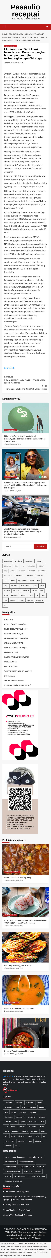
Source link (9, 367)
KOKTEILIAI (9, 652)
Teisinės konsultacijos (36, 1243)
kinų (5, 571)
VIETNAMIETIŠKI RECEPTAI (15, 685)
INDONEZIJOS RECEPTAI (14, 638)
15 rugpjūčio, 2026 (17, 880)
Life (5, 580)
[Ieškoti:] (19, 546)
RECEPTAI (8, 666)
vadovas (13, 600)
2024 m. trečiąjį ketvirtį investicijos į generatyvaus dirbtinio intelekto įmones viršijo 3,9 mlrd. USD (25, 438)
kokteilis (22, 571)
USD (5, 600)
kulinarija (42, 571)
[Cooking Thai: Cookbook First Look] (25, 1033)
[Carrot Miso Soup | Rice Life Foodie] (25, 990)
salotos (14, 595)
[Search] (47, 27)
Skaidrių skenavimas (8, 1246)
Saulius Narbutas (16, 1249)
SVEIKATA (8, 676)
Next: (26, 387)
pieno (35, 585)
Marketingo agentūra (17, 1243)
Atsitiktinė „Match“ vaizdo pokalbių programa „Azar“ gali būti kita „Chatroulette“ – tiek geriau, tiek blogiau (25, 485)
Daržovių (18, 561)
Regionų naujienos (7, 1255)
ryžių (6, 595)
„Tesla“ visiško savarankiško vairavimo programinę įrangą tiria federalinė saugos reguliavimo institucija (22, 531)
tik (37, 595)
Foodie (38, 561)
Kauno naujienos (40, 1252)
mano (32, 580)
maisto (12, 580)
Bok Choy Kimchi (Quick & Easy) (17, 965)
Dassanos (29, 561)
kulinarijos (8, 576)
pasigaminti (25, 585)
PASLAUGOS (9, 662)
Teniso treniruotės (7, 1252)
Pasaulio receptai (25, 10)
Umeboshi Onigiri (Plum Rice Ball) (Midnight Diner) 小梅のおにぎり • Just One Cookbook (24, 1198)
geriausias (7, 566)
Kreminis (32, 571)
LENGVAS (40, 576)
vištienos (39, 600)
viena (22, 600)
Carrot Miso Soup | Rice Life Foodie (19, 1008)
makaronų (22, 580)
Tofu (43, 595)
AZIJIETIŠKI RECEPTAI (13, 624)
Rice (41, 590)
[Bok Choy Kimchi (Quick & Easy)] (25, 947)
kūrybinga (19, 576)
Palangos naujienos (24, 1255)
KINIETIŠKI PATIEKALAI (14, 648)
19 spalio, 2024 (16, 491)
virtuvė (30, 600)
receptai (16, 590)
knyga (13, 571)
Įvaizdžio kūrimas (32, 1249)
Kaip (22, 566)
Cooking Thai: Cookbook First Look (19, 1051)
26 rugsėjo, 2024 (18, 63)
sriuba (23, 595)
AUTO (6, 620)
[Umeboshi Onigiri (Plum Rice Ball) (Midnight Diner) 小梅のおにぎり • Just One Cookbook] (25, 902)
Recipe (34, 590)
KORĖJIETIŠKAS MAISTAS (15, 657)
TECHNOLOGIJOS (10, 46)
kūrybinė (30, 576)
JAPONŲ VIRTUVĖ (12, 643)
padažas (14, 585)
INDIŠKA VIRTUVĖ (12, 634)
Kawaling (31, 566)
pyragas (7, 590)
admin (8, 63)
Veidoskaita (45, 1249)
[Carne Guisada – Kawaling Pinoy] (25, 859)
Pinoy (42, 585)
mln (38, 580)
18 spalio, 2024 (16, 537)
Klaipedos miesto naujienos (29, 1246)
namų (6, 585)
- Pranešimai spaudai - (24, 1252)
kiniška (40, 566)
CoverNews (24, 1238)
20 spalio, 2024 (16, 444)
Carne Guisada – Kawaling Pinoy (17, 878)
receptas (26, 590)
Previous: (24, 380)
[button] (4, 27)
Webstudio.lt (8, 1076)
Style (30, 595)
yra (5, 605)
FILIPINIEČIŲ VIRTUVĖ (13, 629)
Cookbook (8, 561)
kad (16, 566)
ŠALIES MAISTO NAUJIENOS (16, 671)
